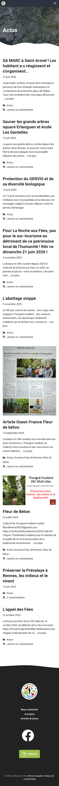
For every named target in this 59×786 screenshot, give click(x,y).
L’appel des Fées (18, 609)
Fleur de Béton (16, 511)
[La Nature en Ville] (3, 3)
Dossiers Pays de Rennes (28, 457)
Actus (10, 105)
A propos (29, 714)
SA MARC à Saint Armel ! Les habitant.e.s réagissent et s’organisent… (29, 66)
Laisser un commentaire (20, 109)
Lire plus (9, 98)
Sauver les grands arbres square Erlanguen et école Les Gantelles (27, 127)
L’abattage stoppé (19, 298)
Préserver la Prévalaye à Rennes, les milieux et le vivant (25, 575)
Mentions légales (35, 776)
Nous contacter (29, 709)
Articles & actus (29, 718)
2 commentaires (16, 597)
